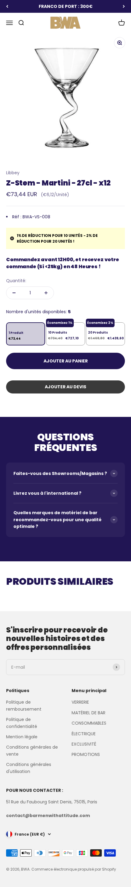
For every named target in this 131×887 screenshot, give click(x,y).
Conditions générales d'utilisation (28, 767)
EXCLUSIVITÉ (84, 744)
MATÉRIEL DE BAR (88, 713)
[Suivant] (124, 6)
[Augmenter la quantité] (46, 293)
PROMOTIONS (86, 754)
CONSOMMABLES (89, 723)
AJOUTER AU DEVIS (65, 387)
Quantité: (16, 281)
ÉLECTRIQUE (84, 734)
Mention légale (21, 737)
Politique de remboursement (23, 705)
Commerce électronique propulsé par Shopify (73, 869)
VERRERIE (80, 702)
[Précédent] (7, 6)
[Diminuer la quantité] (14, 293)
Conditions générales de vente (32, 750)
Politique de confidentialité (21, 722)
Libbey (12, 173)
